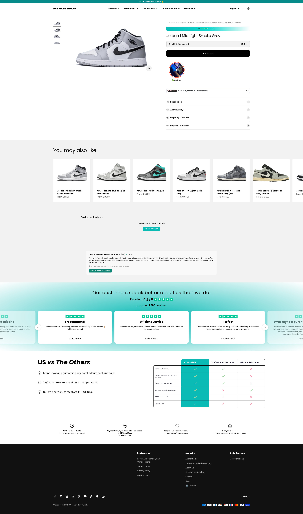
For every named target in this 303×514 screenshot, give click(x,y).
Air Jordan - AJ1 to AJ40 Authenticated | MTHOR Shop (196, 22)
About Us (189, 467)
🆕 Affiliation (191, 485)
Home (171, 22)
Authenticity (191, 458)
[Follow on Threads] (73, 496)
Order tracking (237, 458)
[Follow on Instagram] (67, 496)
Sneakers (112, 8)
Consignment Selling (194, 472)
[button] (38, 327)
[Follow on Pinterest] (79, 496)
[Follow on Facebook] (54, 496)
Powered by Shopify (80, 505)
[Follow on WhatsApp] (103, 496)
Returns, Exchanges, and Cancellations (148, 460)
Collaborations (169, 8)
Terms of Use (143, 466)
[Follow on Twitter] (60, 496)
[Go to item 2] (57, 30)
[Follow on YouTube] (85, 496)
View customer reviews (100, 271)
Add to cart (208, 53)
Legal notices (143, 475)
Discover (188, 8)
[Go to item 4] (57, 43)
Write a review (151, 228)
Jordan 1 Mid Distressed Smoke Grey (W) (228, 192)
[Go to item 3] (57, 36)
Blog (187, 481)
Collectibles (149, 8)
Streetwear (129, 8)
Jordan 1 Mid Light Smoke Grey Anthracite (69, 192)
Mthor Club (81, 433)
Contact (189, 476)
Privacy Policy (143, 470)
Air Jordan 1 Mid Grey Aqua (150, 190)
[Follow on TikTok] (91, 496)
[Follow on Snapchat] (97, 496)
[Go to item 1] (57, 23)
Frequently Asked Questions (198, 463)
